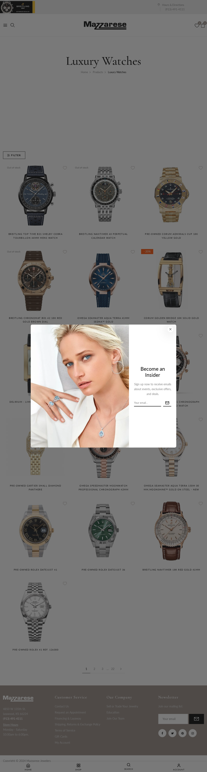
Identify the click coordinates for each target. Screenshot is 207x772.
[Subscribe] (167, 402)
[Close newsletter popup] (170, 329)
